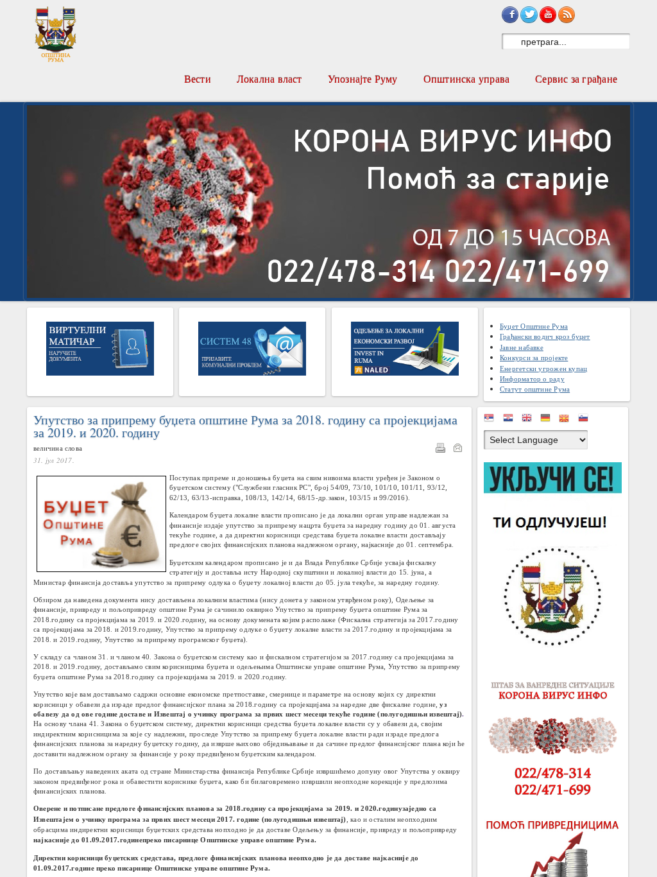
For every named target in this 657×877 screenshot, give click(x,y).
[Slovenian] (586, 420)
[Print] (443, 450)
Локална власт (269, 78)
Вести (197, 78)
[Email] (460, 450)
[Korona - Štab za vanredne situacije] (556, 739)
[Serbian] (492, 420)
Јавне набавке (521, 347)
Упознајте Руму (363, 78)
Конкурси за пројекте (534, 357)
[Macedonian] (567, 420)
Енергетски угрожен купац (543, 368)
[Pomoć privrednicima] (556, 862)
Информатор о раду (532, 378)
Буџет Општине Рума (534, 326)
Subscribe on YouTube (548, 14)
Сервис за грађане (576, 78)
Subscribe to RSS (566, 14)
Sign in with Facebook (510, 14)
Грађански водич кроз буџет (545, 336)
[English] (530, 420)
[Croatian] (511, 420)
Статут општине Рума (535, 389)
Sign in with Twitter (528, 14)
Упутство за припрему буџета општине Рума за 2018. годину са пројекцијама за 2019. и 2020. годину (245, 426)
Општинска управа (466, 78)
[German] (548, 420)
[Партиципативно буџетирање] (556, 557)
